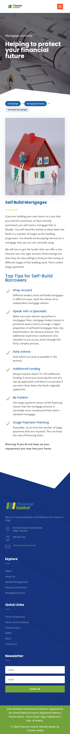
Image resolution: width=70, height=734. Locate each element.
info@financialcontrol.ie (24, 545)
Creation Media (35, 730)
